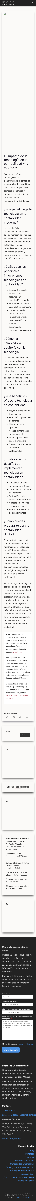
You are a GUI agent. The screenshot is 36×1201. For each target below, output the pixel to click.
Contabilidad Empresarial (22, 1164)
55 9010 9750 (8, 1110)
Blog (32, 1150)
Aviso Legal (17, 652)
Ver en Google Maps (11, 1138)
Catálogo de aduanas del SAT (20, 1167)
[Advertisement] (18, 762)
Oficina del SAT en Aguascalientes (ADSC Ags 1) (17, 856)
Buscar (8, 731)
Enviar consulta (11, 1050)
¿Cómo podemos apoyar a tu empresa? (16, 1009)
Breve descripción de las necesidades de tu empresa (17, 1018)
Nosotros (29, 1157)
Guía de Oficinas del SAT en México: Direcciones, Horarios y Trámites (17, 865)
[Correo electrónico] (26, 717)
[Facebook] (7, 717)
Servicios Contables (24, 1160)
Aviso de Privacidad (26, 1044)
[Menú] (33, 3)
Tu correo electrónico (10, 1001)
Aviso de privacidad (23, 1197)
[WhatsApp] (20, 717)
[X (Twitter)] (13, 717)
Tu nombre (6, 994)
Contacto (29, 1154)
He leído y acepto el (19, 1044)
